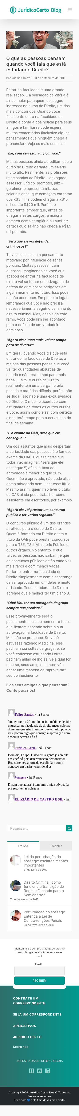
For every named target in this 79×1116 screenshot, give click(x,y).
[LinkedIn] (47, 1071)
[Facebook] (31, 1071)
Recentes (56, 846)
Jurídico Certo (21, 78)
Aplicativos (24, 1026)
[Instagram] (39, 1071)
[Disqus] (39, 760)
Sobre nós (20, 1046)
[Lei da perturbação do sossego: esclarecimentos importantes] (15, 857)
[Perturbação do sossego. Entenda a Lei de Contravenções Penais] (15, 912)
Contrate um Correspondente (29, 1000)
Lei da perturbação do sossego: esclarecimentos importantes (46, 861)
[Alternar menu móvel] (70, 9)
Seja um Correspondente (37, 1014)
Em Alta (23, 846)
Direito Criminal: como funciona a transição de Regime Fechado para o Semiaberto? (44, 888)
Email (38, 964)
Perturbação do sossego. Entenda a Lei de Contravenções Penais (45, 916)
